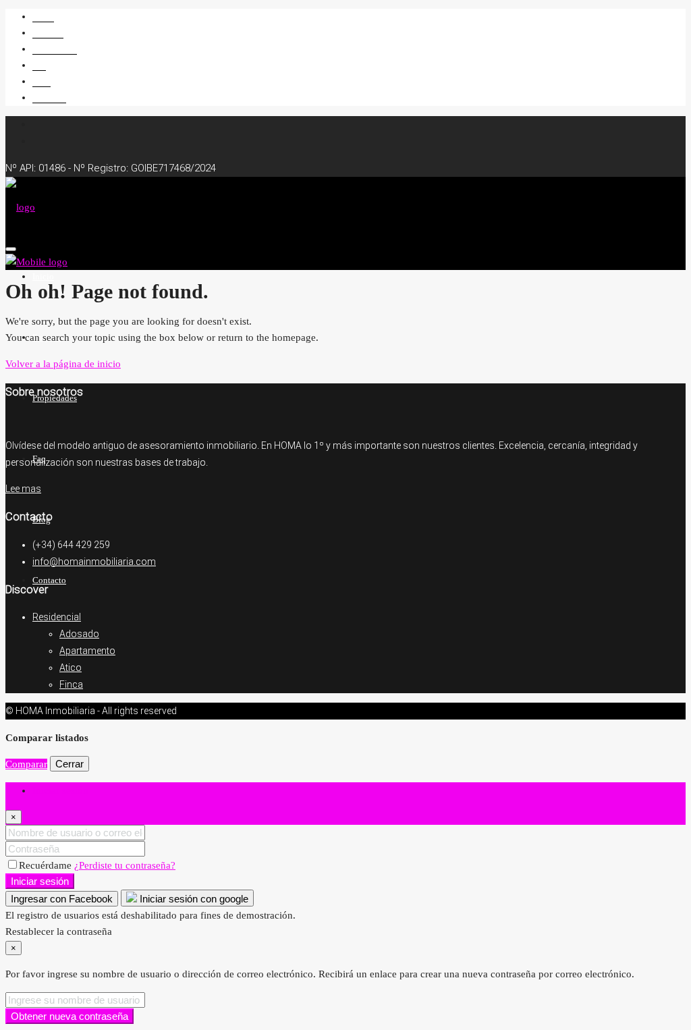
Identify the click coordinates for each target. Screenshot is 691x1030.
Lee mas (23, 488)
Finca (71, 684)
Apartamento (87, 650)
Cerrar (69, 763)
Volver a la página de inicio (63, 363)
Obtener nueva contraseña (69, 1016)
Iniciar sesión (40, 881)
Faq (39, 65)
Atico (70, 667)
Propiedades (54, 49)
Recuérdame (46, 865)
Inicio (43, 16)
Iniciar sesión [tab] (60, 790)
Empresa (47, 33)
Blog (41, 81)
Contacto (49, 97)
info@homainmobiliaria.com (94, 561)
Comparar (26, 764)
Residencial (56, 617)
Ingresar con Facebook (62, 898)
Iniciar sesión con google (192, 898)
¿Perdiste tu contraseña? (124, 865)
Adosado (79, 633)
